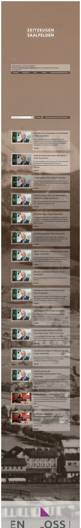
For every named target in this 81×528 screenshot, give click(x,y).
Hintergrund (25, 72)
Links (35, 72)
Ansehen (36, 148)
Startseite (15, 72)
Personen (38, 117)
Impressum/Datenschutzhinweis (59, 72)
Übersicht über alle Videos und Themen (56, 117)
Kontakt (44, 72)
